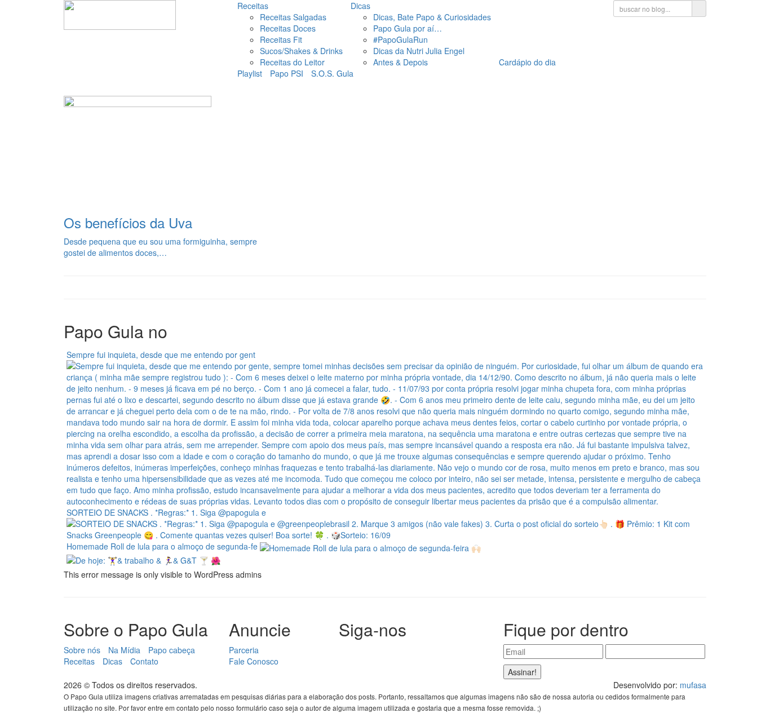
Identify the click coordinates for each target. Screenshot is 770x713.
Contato (144, 661)
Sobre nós (82, 650)
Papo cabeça (171, 650)
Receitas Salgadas (293, 17)
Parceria (244, 650)
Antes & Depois (400, 62)
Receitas (252, 5)
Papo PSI (286, 73)
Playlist (249, 73)
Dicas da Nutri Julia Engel (418, 50)
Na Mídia (124, 650)
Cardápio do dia (527, 62)
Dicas (360, 5)
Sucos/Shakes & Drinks (301, 50)
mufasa (693, 684)
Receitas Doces (288, 28)
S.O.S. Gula (332, 73)
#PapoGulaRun (400, 39)
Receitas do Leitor (292, 62)
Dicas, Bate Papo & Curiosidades (432, 17)
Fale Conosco (253, 661)
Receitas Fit (281, 39)
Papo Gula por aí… (407, 28)
